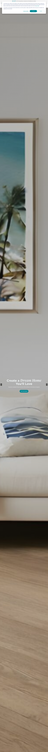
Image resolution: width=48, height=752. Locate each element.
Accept (33, 11)
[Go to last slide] (1, 384)
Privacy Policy (37, 5)
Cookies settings (25, 11)
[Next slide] (47, 384)
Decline (41, 11)
